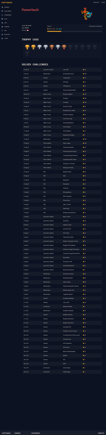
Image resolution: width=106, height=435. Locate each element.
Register (96, 2)
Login (103, 2)
